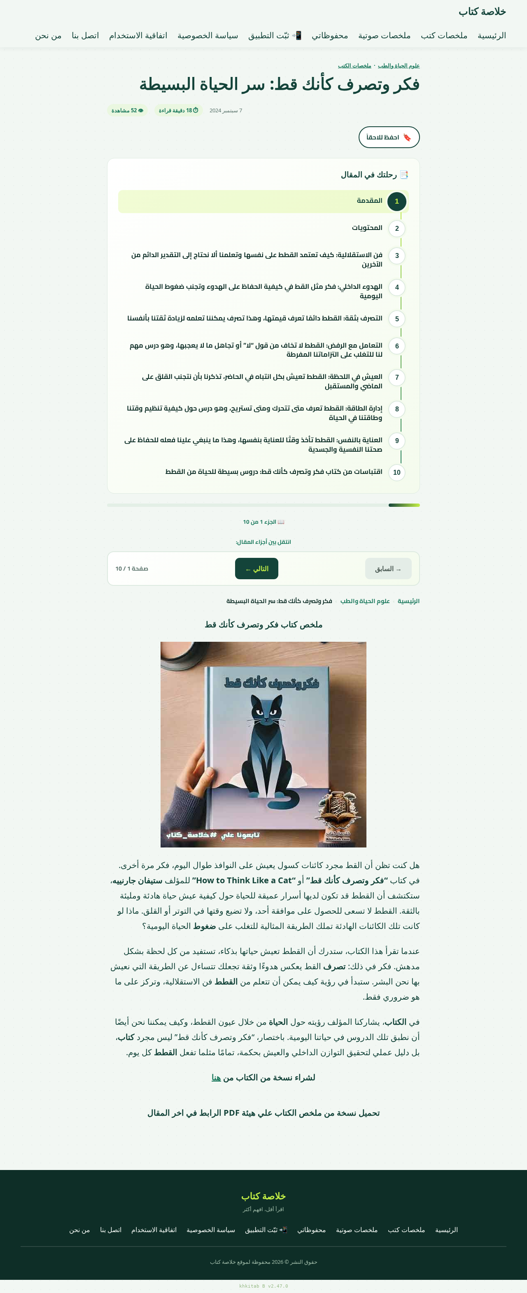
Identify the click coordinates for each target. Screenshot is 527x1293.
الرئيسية (409, 601)
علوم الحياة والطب (399, 65)
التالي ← (256, 568)
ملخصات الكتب (354, 65)
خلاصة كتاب (482, 11)
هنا (216, 1077)
